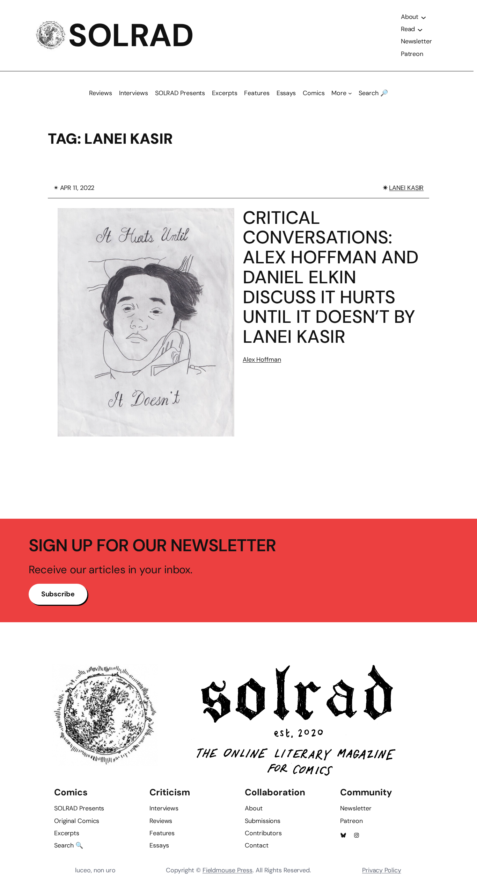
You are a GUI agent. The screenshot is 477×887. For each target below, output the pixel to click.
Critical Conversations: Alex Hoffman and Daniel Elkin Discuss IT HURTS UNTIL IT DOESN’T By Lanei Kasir (331, 277)
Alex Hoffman (262, 359)
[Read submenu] (420, 29)
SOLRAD (130, 35)
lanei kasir (406, 188)
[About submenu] (423, 17)
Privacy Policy (381, 870)
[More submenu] (350, 93)
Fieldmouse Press (227, 870)
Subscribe (58, 593)
